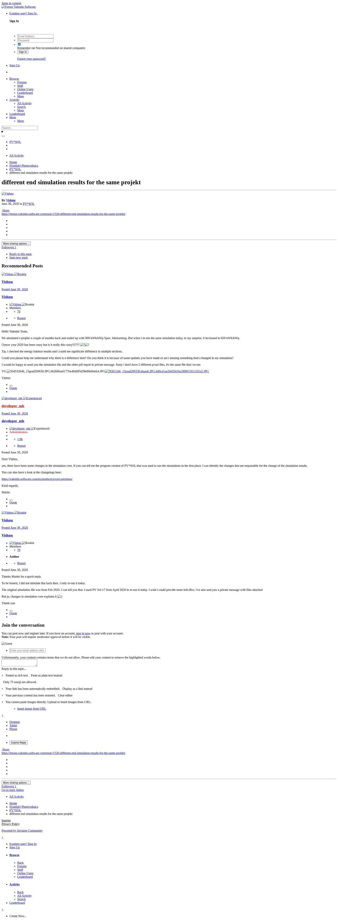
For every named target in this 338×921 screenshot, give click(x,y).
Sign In (23, 51)
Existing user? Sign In (23, 13)
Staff (20, 85)
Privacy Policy (11, 824)
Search (21, 106)
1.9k (20, 439)
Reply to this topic (20, 254)
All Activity (24, 103)
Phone (13, 729)
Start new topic (18, 257)
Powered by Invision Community (22, 830)
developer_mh (13, 421)
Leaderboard (25, 92)
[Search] (3, 136)
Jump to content (11, 3)
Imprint (6, 820)
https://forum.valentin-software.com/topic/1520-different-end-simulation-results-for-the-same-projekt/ (63, 214)
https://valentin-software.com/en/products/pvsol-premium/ (37, 479)
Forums (22, 82)
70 (18, 311)
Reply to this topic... (14, 668)
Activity (14, 99)
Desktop (14, 722)
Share (5, 210)
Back (20, 862)
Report (21, 318)
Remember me (26, 48)
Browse (14, 78)
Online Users (25, 89)
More (20, 96)
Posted (15, 289)
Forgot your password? (31, 58)
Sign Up (14, 65)
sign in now (83, 633)
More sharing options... (16, 243)
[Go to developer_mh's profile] (12, 398)
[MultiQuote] (11, 385)
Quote (13, 388)
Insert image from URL (31, 708)
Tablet (13, 725)
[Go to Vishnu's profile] (7, 193)
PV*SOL (29, 203)
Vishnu (10, 200)
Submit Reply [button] (18, 742)
